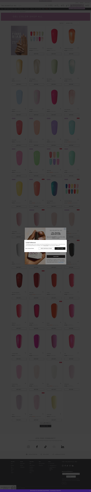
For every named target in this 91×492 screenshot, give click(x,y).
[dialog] (45, 246)
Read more (58, 245)
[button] (30, 248)
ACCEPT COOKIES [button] (60, 248)
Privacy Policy (46, 245)
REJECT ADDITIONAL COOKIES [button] (46, 248)
